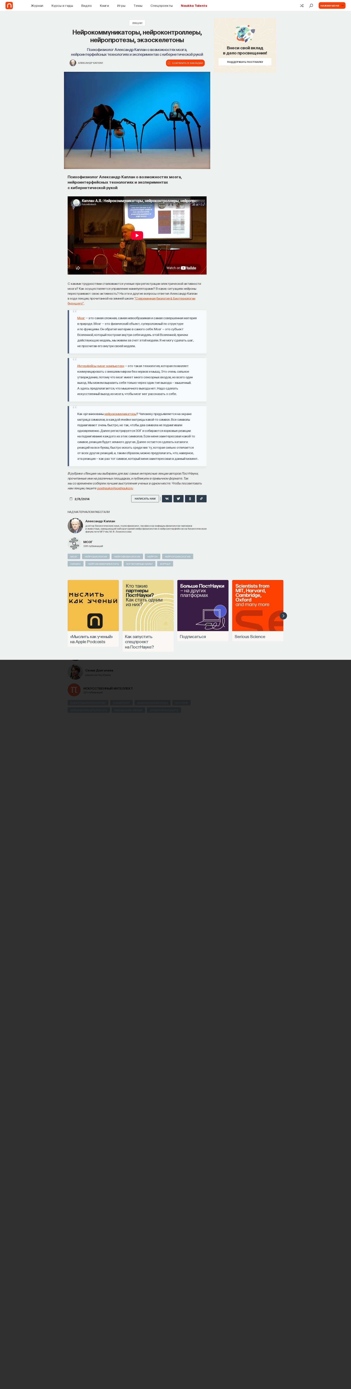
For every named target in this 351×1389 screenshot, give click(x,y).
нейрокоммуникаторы (120, 414)
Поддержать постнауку (245, 61)
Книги (104, 5)
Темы (138, 5)
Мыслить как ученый (128, 710)
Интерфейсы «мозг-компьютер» (100, 366)
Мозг (81, 318)
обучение (181, 702)
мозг (88, 542)
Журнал (37, 5)
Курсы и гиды (62, 5)
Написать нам (145, 498)
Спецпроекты (161, 5)
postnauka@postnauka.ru (115, 488)
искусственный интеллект (108, 688)
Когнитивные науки (139, 563)
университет (121, 702)
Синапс (75, 563)
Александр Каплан (90, 62)
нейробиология (96, 556)
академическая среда (152, 702)
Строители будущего (164, 710)
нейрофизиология (127, 556)
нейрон (153, 556)
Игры (121, 5)
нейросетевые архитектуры (88, 710)
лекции (137, 22)
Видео (86, 5)
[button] (283, 615)
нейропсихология (177, 556)
